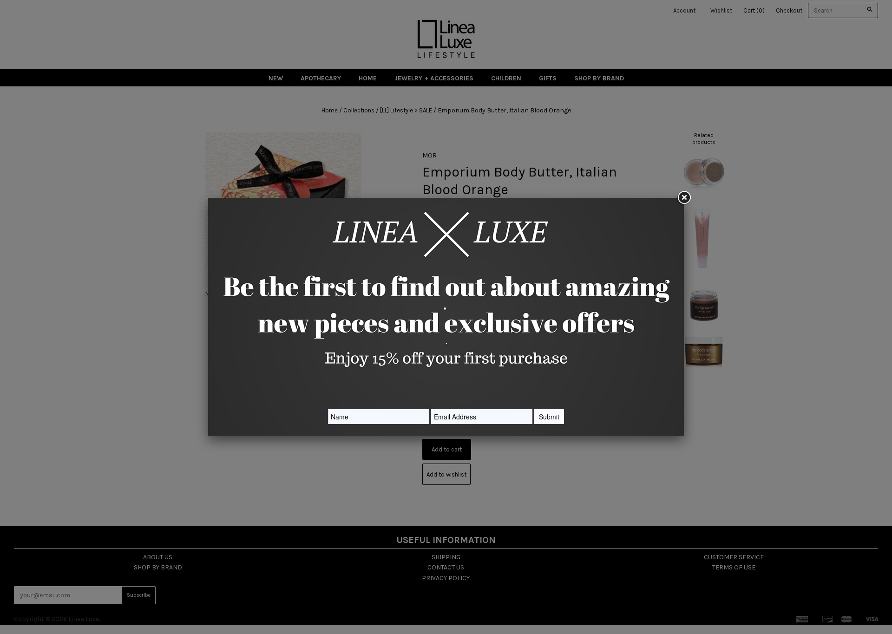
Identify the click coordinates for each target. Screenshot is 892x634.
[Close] (684, 198)
